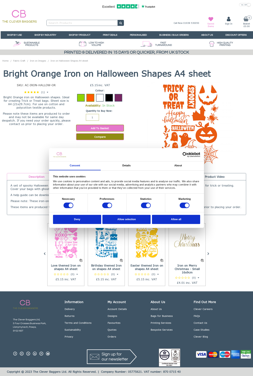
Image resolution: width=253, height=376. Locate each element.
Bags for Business (162, 315)
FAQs (197, 315)
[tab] (36, 176)
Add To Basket (100, 128)
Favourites (114, 322)
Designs (112, 315)
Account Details (117, 309)
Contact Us (200, 322)
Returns (70, 315)
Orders (112, 336)
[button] (36, 92)
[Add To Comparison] (81, 260)
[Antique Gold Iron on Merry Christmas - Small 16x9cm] (187, 241)
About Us (156, 309)
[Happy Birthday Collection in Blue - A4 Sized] (106, 241)
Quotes (112, 329)
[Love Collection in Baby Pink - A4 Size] (65, 241)
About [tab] (178, 165)
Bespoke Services (162, 329)
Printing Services (161, 322)
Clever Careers (203, 309)
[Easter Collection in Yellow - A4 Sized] (146, 241)
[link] (15, 352)
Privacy (69, 336)
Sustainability (73, 329)
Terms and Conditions (78, 322)
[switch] (107, 205)
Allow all (176, 219)
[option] (65, 254)
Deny (77, 219)
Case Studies (201, 329)
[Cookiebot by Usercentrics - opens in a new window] (185, 154)
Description (37, 176)
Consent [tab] (75, 165)
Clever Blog (201, 336)
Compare (100, 136)
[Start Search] (121, 23)
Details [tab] (126, 165)
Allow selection (126, 219)
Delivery (70, 309)
